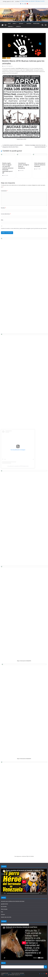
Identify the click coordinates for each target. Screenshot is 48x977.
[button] (16, 23)
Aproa (14, 23)
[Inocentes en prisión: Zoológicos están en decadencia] (24, 154)
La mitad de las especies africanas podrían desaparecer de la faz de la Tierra (12, 146)
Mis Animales (4, 906)
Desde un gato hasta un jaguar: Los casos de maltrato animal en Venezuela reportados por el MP (7, 168)
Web (2, 220)
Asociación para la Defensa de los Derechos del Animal (12, 901)
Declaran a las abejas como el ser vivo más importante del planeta (35, 146)
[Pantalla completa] (45, 893)
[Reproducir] (2, 893)
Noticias (21, 23)
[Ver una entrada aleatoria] (45, 24)
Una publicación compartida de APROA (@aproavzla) (17, 466)
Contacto (18, 26)
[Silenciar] (43, 893)
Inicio (9, 23)
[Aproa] (2, 24)
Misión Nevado (4, 909)
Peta (2, 911)
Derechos (10, 26)
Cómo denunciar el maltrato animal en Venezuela (39, 164)
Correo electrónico (6, 214)
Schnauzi (3, 914)
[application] (24, 882)
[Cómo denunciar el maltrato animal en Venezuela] (40, 154)
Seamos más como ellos (6, 917)
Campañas (28, 23)
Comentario (4, 190)
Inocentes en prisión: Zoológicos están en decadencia (23, 165)
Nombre (3, 208)
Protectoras (36, 23)
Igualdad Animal (4, 904)
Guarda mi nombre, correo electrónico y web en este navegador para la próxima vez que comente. (24, 228)
